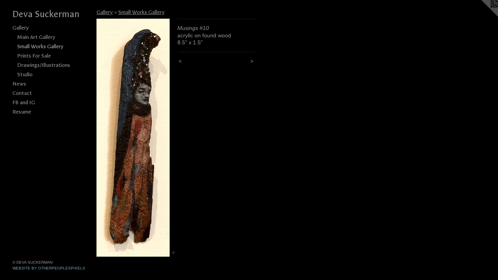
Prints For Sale (34, 55)
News (19, 83)
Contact (22, 93)
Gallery (20, 27)
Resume (21, 111)
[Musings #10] (133, 138)
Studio (25, 74)
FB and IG (23, 102)
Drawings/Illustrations (43, 65)
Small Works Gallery (40, 46)
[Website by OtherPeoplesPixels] (482, 15)
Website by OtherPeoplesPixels (48, 268)
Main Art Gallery (36, 37)
